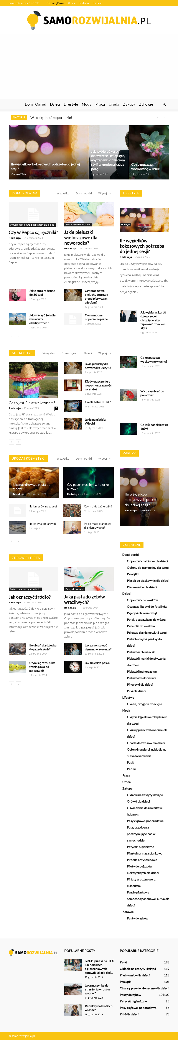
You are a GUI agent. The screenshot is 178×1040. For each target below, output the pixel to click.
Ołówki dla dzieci (138, 801)
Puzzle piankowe (138, 892)
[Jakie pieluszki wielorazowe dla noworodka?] (89, 214)
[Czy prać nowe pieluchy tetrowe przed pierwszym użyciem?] (73, 295)
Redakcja (15, 237)
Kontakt (97, 3)
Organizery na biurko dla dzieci (147, 561)
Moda (86, 104)
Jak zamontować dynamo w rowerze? (98, 647)
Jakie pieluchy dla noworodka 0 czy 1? (98, 366)
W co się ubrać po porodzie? (51, 117)
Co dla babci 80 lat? (98, 402)
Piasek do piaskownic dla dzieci (147, 580)
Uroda (114, 104)
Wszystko (63, 193)
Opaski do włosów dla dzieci (146, 743)
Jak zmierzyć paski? (97, 663)
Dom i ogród (35, 104)
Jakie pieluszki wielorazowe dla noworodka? (80, 237)
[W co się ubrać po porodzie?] (128, 395)
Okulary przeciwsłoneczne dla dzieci (144, 988)
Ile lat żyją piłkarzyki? (42, 523)
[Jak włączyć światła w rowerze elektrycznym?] (17, 319)
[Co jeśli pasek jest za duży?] (128, 429)
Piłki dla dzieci (136, 691)
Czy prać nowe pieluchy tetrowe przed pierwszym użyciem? (96, 296)
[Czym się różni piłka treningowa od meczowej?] (17, 667)
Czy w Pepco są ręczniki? (33, 232)
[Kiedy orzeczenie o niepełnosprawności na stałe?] (73, 385)
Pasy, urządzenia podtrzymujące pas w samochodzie (141, 833)
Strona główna (56, 3)
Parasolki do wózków (141, 626)
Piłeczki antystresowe (142, 860)
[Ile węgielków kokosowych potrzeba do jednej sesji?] (144, 220)
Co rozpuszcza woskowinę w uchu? (153, 359)
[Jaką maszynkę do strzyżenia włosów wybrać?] (73, 989)
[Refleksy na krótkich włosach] (73, 1010)
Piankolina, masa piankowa (144, 853)
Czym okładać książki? (98, 506)
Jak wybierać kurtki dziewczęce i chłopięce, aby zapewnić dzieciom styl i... (153, 320)
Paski (130, 762)
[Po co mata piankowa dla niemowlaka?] (72, 527)
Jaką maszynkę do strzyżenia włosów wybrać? (97, 989)
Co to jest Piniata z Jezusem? (32, 402)
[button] (164, 104)
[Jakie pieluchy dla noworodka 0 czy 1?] (73, 368)
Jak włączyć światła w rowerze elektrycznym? (42, 319)
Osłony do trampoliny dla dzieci (148, 567)
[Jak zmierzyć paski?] (73, 667)
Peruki (131, 769)
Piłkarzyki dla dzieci (140, 684)
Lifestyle (71, 104)
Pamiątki (132, 574)
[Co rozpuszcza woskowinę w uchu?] (128, 362)
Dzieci (55, 104)
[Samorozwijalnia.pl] (89, 20)
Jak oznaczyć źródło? (30, 596)
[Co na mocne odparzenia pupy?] (73, 319)
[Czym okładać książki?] (72, 510)
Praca (100, 104)
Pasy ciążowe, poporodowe (145, 821)
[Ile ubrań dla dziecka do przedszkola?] (17, 649)
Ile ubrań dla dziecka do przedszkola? (42, 647)
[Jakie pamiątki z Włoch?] (73, 424)
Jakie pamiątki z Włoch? (95, 421)
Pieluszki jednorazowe (142, 671)
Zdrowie (146, 104)
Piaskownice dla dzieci (142, 587)
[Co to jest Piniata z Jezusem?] (33, 380)
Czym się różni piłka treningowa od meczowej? (42, 666)
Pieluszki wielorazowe (78, 224)
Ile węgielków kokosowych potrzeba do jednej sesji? (142, 246)
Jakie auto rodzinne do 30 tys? (42, 292)
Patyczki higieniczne (140, 847)
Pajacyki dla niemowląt (142, 613)
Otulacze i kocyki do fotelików (147, 606)
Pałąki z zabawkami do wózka (146, 619)
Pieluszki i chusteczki (141, 652)
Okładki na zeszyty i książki (25, 589)
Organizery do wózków (142, 600)
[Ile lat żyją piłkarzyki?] (17, 527)
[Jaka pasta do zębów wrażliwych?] (89, 579)
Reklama (84, 3)
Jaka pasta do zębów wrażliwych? (84, 599)
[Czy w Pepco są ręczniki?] (33, 214)
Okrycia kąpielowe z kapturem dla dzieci (32, 224)
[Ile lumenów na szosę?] (17, 510)
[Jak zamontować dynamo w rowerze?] (73, 649)
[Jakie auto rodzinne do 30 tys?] (17, 295)
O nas (71, 3)
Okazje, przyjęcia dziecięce (144, 704)
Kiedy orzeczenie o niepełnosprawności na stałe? (98, 385)
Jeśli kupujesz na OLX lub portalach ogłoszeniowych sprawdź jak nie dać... (99, 966)
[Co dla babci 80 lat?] (73, 406)
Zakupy (129, 104)
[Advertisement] (89, 66)
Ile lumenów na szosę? (43, 506)
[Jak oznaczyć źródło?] (33, 579)
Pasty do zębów (74, 589)
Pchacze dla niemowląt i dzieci (147, 632)
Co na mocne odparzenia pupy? (96, 317)
